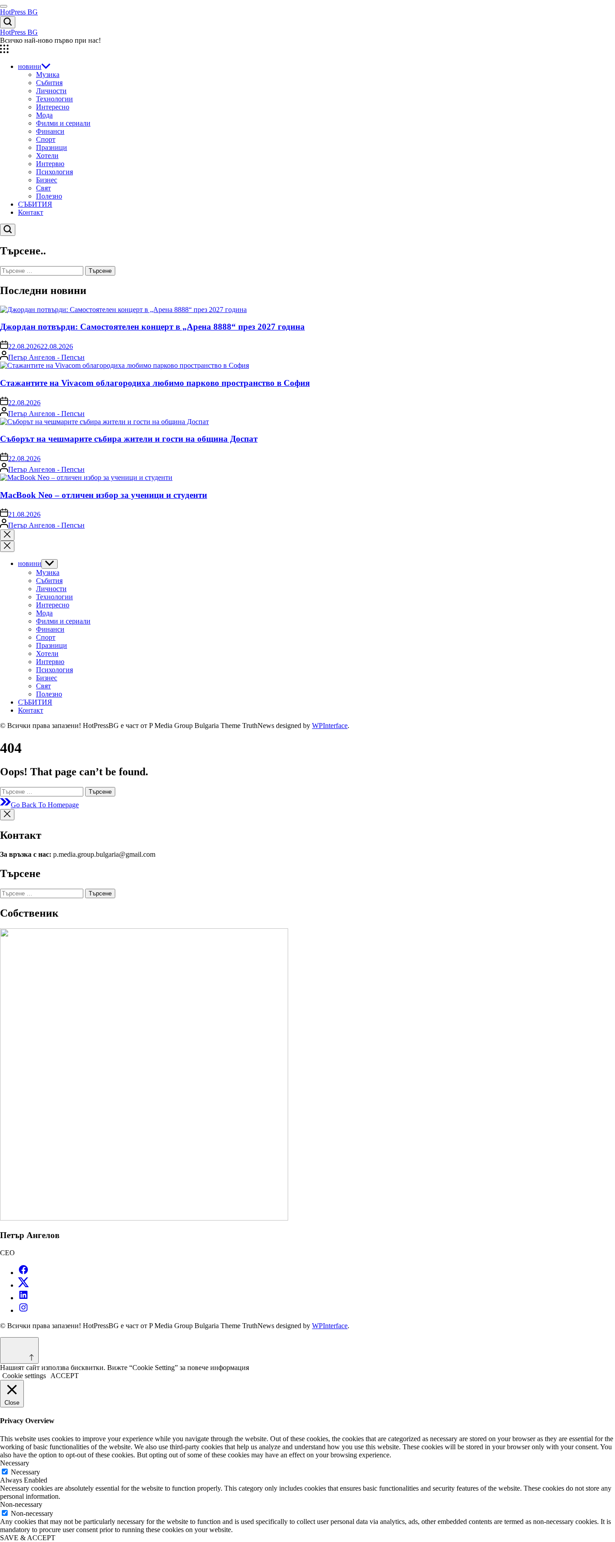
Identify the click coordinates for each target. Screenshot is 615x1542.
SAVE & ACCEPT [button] (27, 1538)
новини (29, 66)
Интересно (52, 107)
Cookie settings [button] (24, 1375)
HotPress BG (19, 12)
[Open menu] (307, 50)
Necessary (25, 1472)
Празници (51, 147)
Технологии (54, 99)
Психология (54, 172)
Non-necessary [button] (21, 1504)
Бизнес (46, 180)
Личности (51, 91)
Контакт (30, 212)
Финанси (50, 131)
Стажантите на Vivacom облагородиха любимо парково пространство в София (155, 383)
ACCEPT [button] (64, 1375)
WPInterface (330, 725)
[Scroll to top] (19, 1350)
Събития (49, 82)
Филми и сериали (63, 123)
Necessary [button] (14, 1463)
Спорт (45, 139)
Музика (47, 74)
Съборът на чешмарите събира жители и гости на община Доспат (129, 438)
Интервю (50, 163)
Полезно (49, 196)
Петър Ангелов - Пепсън (46, 357)
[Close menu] (7, 814)
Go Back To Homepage (45, 805)
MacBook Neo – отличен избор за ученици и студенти (103, 495)
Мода (44, 115)
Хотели (47, 155)
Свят (43, 188)
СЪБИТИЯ (35, 204)
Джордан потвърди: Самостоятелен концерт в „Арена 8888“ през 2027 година (152, 326)
